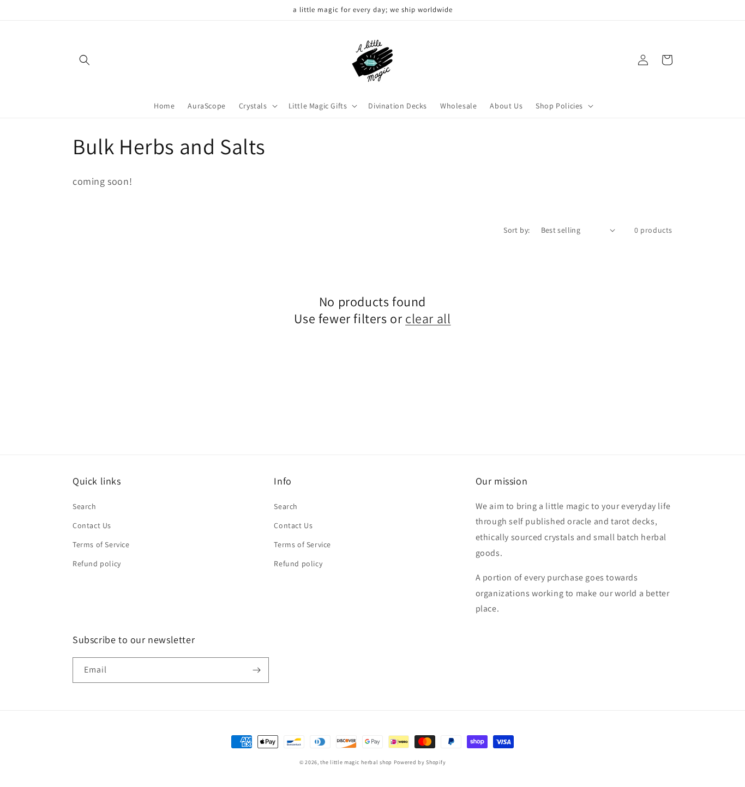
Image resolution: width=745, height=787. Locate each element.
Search (85, 506)
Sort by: (516, 230)
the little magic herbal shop (356, 762)
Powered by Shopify (420, 762)
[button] (85, 60)
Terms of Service (101, 544)
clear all (427, 318)
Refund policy (97, 563)
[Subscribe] (256, 670)
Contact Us (92, 525)
